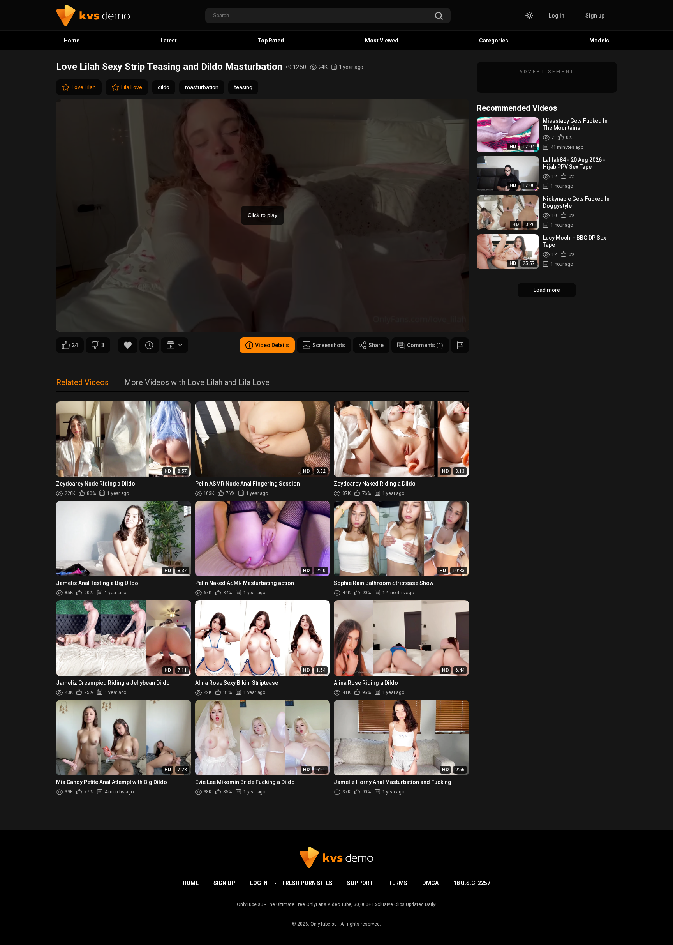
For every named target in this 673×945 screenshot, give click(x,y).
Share (376, 345)
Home (71, 40)
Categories (493, 40)
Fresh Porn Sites (307, 883)
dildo (163, 87)
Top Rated (270, 40)
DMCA (430, 883)
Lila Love (131, 87)
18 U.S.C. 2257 (471, 883)
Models (599, 40)
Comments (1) (425, 345)
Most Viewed (381, 40)
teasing (243, 87)
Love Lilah (84, 87)
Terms (397, 883)
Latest (168, 40)
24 (75, 345)
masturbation (201, 87)
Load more (547, 290)
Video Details (272, 345)
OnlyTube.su (323, 924)
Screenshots (328, 345)
